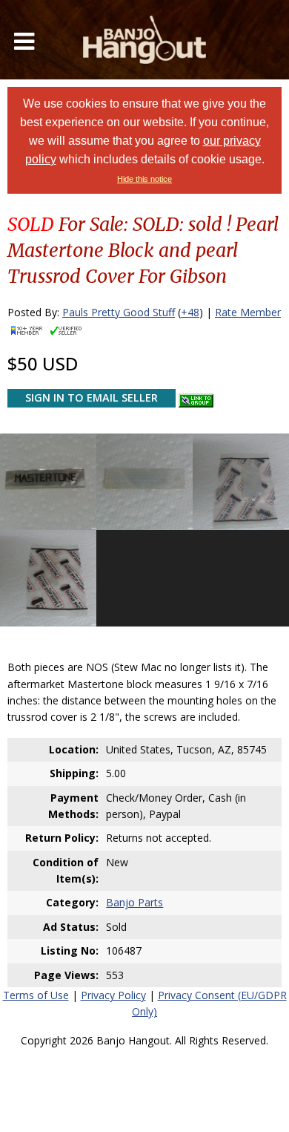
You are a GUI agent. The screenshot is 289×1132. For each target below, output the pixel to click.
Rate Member (248, 312)
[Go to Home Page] (144, 39)
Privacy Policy (113, 995)
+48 (190, 312)
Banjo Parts (134, 902)
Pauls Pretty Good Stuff (118, 312)
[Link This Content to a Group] (196, 397)
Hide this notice (144, 178)
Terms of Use (36, 995)
